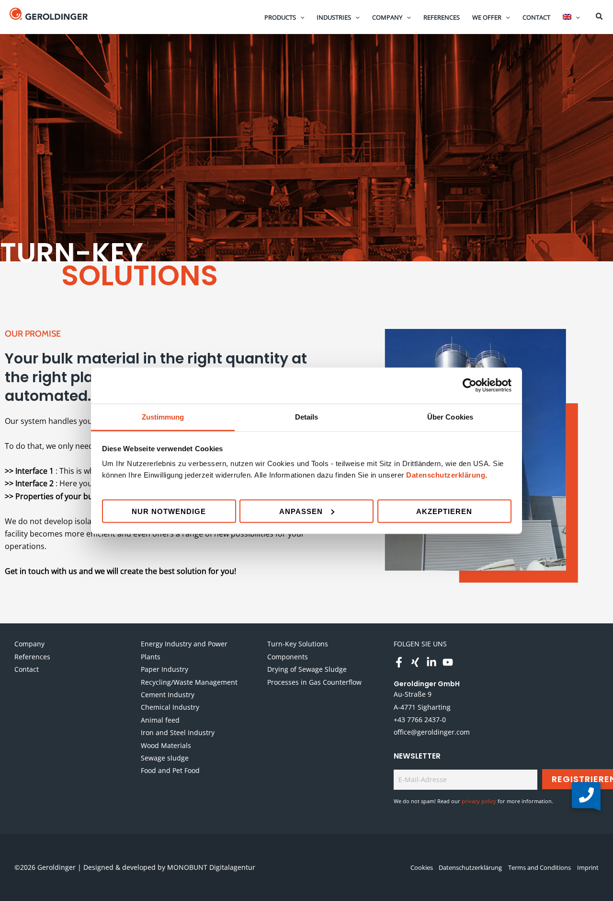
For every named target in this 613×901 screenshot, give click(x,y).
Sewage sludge (165, 757)
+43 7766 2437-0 (420, 719)
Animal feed (160, 720)
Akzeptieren (444, 511)
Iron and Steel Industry (178, 732)
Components (287, 656)
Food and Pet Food (170, 770)
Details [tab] (306, 416)
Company (29, 643)
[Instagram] (415, 662)
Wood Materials (166, 745)
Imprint (588, 867)
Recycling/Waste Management (189, 682)
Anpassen (301, 511)
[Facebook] (399, 662)
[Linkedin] (431, 662)
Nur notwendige (169, 511)
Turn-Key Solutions (297, 643)
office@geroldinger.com (432, 732)
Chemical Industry (170, 707)
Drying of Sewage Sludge (307, 669)
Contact (26, 669)
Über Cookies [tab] (450, 416)
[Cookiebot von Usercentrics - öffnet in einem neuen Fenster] (469, 385)
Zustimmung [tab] (163, 416)
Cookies (421, 867)
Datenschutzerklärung (445, 474)
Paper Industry (164, 669)
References (32, 656)
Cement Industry (167, 694)
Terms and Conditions (539, 867)
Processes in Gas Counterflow (314, 682)
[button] (300, 17)
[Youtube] (448, 662)
